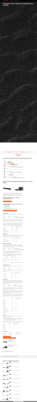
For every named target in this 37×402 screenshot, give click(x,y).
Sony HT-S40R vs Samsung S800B (16, 394)
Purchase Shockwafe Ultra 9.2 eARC (20, 401)
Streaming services (5, 168)
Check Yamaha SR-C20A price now (7, 201)
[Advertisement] (18, 146)
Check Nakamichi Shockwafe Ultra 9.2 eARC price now (10, 210)
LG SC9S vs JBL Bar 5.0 (16, 390)
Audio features (4, 165)
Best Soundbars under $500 (5, 356)
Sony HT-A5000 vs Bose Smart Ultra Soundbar (16, 398)
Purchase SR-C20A (15, 401)
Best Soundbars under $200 (15, 356)
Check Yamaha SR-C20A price (7, 336)
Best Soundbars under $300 (10, 356)
